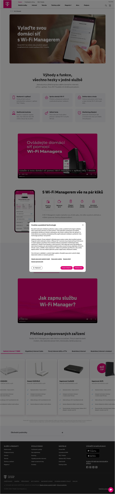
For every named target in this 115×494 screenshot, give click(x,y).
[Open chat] (110, 489)
